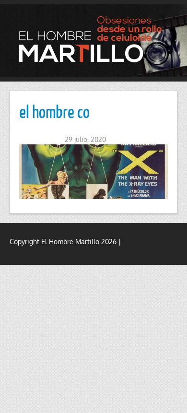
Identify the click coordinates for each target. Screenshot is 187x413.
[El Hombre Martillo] (93, 39)
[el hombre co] (93, 171)
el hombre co (54, 111)
